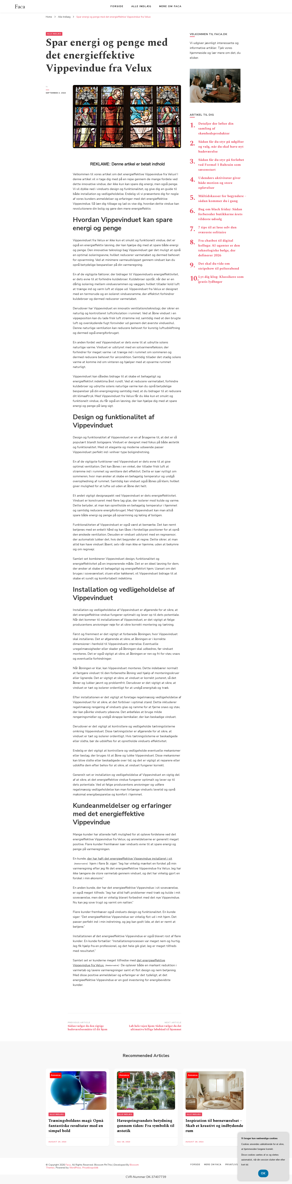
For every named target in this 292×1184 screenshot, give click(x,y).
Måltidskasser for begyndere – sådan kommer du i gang (222, 199)
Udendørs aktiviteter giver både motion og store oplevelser (219, 182)
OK (263, 1173)
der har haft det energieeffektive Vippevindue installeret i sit (129, 859)
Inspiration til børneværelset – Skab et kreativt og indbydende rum (214, 1126)
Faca (20, 6)
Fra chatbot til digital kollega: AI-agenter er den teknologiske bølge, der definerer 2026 (219, 248)
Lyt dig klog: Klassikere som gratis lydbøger (221, 279)
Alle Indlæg (141, 6)
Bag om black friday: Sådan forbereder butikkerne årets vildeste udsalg (220, 214)
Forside (117, 6)
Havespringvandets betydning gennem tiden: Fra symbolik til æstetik (145, 1126)
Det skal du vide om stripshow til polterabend (218, 266)
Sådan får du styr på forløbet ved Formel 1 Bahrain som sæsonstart (221, 164)
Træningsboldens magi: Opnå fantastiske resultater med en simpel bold (75, 1126)
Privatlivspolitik (90, 1167)
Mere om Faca (170, 6)
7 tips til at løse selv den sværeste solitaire (217, 230)
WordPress (75, 1167)
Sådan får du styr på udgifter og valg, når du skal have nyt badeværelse (221, 146)
